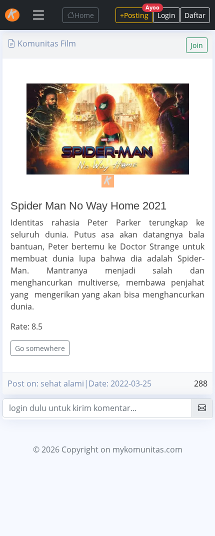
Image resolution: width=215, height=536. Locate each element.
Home (84, 15)
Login (167, 15)
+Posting (136, 14)
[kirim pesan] (202, 408)
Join (196, 45)
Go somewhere (40, 348)
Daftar (195, 15)
